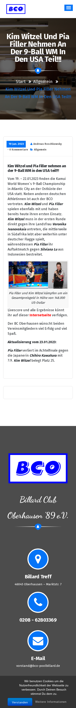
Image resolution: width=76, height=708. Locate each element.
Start (21, 81)
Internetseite (40, 315)
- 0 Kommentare (17, 149)
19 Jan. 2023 (16, 143)
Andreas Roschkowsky (47, 143)
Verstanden (20, 702)
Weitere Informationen (50, 701)
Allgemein (43, 81)
